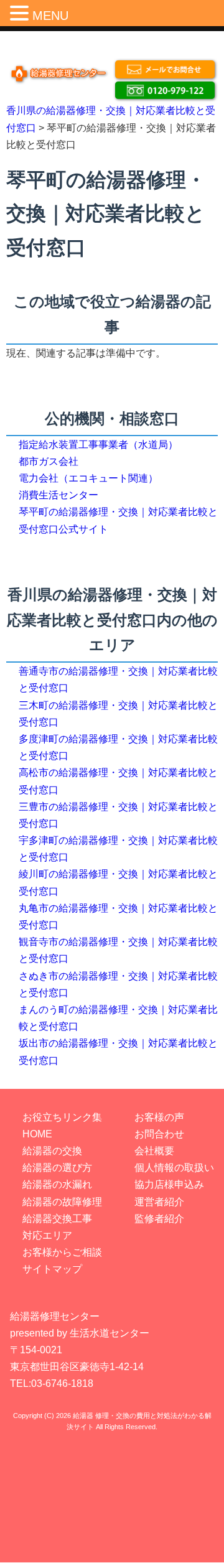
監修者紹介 (159, 1218)
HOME (37, 1134)
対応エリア (47, 1235)
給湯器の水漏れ (57, 1184)
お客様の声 (159, 1117)
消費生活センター (58, 495)
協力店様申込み (169, 1184)
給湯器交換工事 (57, 1218)
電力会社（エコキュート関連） (88, 478)
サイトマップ (52, 1269)
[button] (21, 11)
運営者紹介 (159, 1202)
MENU (50, 15)
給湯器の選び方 (57, 1167)
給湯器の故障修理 (62, 1202)
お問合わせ (159, 1134)
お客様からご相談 (62, 1252)
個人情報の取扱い (174, 1167)
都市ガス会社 (48, 461)
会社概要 (154, 1150)
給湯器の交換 (52, 1150)
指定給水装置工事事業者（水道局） (98, 444)
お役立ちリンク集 (62, 1117)
